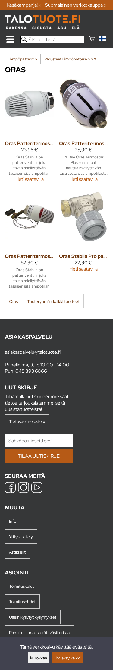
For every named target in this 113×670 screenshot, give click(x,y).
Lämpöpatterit (22, 59)
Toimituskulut (21, 586)
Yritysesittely (21, 536)
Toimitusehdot (22, 601)
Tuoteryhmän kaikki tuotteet (53, 301)
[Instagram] (23, 488)
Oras (13, 301)
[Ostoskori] (92, 39)
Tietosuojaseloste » (27, 421)
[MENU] (10, 39)
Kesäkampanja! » (24, 5)
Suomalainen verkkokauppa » (76, 5)
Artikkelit (17, 552)
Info (12, 521)
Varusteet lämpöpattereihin (70, 59)
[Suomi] (103, 39)
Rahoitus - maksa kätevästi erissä (39, 632)
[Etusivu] (42, 27)
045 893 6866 (31, 371)
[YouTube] (36, 488)
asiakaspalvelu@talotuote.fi (33, 352)
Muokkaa (38, 658)
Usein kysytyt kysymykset (32, 617)
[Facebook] (10, 488)
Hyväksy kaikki (67, 658)
